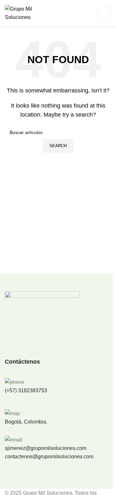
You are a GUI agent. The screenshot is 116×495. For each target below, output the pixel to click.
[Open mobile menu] (104, 13)
